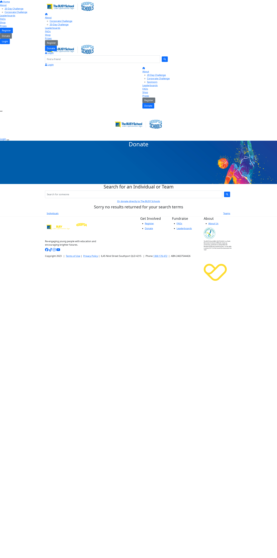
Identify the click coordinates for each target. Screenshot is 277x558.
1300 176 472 (160, 256)
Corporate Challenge (61, 21)
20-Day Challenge (59, 24)
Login (50, 52)
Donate (51, 48)
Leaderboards (52, 28)
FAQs (48, 31)
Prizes (48, 38)
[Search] (165, 59)
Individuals (53, 213)
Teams (226, 213)
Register (51, 42)
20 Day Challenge (156, 75)
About (48, 17)
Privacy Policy (90, 256)
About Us (213, 223)
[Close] (8, 139)
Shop (48, 35)
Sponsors (152, 82)
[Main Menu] (1, 111)
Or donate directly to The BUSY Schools (138, 201)
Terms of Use (73, 256)
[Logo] (70, 6)
